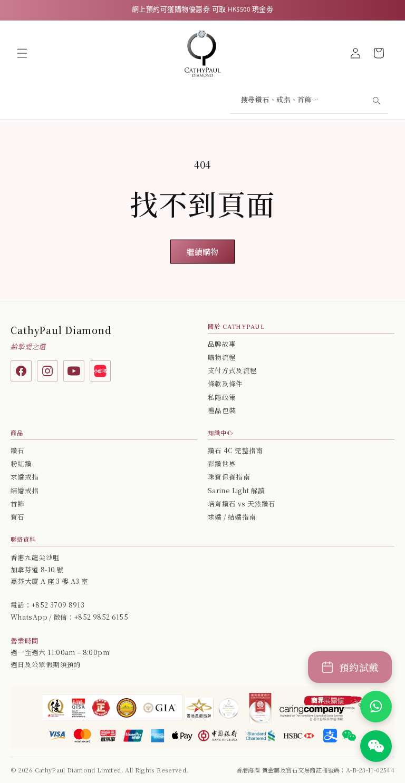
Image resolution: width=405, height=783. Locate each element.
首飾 (18, 503)
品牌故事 (222, 344)
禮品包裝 (222, 410)
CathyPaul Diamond (61, 330)
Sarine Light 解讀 (236, 490)
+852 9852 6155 (101, 617)
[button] (22, 53)
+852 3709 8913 (58, 605)
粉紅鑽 (21, 463)
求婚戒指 (24, 477)
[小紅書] (100, 370)
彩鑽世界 (222, 463)
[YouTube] (73, 370)
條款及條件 (225, 383)
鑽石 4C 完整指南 (235, 450)
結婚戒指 (24, 490)
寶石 (18, 517)
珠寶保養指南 (229, 477)
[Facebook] (21, 370)
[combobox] (309, 101)
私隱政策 (222, 397)
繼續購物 (202, 251)
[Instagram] (47, 370)
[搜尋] (376, 100)
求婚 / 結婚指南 (232, 517)
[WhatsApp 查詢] (376, 706)
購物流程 (222, 357)
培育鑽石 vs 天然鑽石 (241, 503)
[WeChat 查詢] (376, 746)
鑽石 (18, 450)
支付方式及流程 (232, 370)
